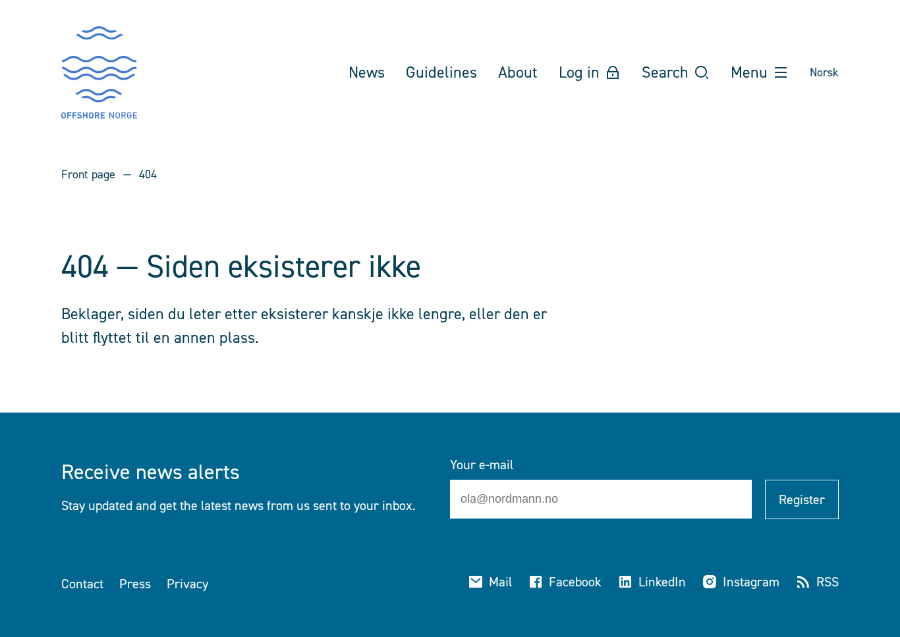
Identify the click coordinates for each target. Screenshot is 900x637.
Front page (88, 174)
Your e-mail (481, 464)
